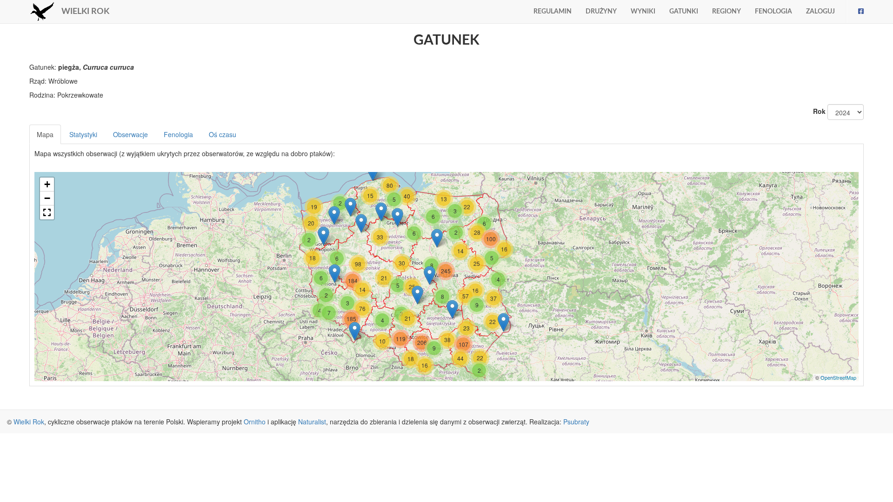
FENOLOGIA (773, 11)
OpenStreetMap (838, 377)
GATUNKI (683, 11)
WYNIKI (643, 11)
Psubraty (576, 421)
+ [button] (47, 184)
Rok (819, 111)
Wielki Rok (28, 421)
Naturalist (312, 421)
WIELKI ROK (85, 11)
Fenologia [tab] (178, 134)
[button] (47, 212)
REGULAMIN (552, 11)
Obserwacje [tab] (130, 134)
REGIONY (726, 11)
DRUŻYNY (601, 11)
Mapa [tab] (45, 134)
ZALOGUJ (820, 11)
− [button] (47, 198)
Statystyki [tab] (83, 134)
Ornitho (255, 421)
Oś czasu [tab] (222, 134)
